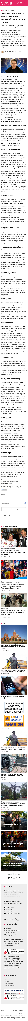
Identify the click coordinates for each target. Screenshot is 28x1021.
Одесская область (8, 548)
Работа (7, 981)
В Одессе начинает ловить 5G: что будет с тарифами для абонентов (13, 697)
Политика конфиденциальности (6, 1011)
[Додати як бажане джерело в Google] (4, 490)
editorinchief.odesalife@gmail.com (15, 920)
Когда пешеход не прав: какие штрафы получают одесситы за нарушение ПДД (12, 824)
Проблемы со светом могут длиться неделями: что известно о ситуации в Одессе (12, 775)
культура (17, 494)
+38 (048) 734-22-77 (10, 911)
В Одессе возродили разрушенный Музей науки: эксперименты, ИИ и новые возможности (13, 844)
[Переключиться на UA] (24, 3)
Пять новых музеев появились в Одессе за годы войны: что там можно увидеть (13, 613)
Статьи (12, 10)
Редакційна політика (14, 1011)
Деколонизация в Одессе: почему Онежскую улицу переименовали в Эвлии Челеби (13, 865)
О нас (10, 874)
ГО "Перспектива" (10, 985)
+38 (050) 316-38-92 (11, 933)
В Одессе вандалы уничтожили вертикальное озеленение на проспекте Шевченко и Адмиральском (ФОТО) (13, 803)
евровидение (12, 494)
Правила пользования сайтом (21, 1012)
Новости (3, 580)
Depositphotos (9, 983)
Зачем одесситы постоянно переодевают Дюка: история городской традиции (13, 671)
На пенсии (8, 980)
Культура (6, 10)
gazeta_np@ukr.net (11, 935)
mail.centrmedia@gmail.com (13, 913)
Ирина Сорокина (9, 51)
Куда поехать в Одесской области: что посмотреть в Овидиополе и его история (13, 646)
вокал (7, 494)
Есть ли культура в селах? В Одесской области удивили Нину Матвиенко (13, 552)
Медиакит (8, 928)
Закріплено (18, 3)
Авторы (17, 874)
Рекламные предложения (13, 930)
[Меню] (21, 3)
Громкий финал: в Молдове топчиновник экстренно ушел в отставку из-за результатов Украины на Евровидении (12, 585)
